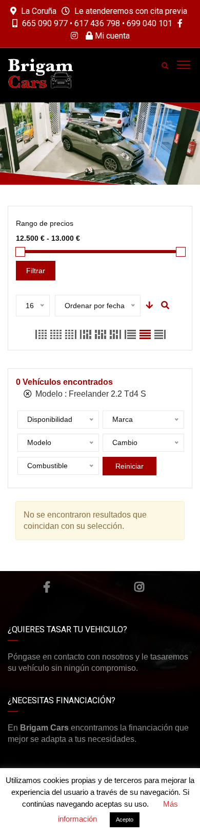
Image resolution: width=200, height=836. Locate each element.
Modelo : (89, 393)
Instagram (139, 587)
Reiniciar (129, 466)
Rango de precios (44, 223)
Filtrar (35, 270)
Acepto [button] (124, 819)
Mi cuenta (111, 36)
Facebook (47, 587)
